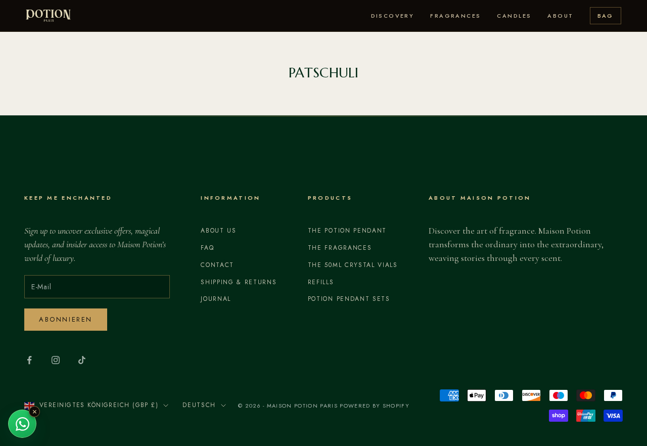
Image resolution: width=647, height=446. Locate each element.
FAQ (207, 247)
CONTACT (217, 265)
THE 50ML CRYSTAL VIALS (353, 265)
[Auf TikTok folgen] (82, 360)
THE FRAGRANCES (340, 247)
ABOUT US (218, 230)
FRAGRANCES (455, 16)
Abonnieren (66, 319)
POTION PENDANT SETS (349, 298)
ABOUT (560, 16)
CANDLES (514, 16)
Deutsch (199, 405)
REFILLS (321, 282)
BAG (605, 16)
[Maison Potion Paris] (48, 16)
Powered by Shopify (374, 406)
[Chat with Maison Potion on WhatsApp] (22, 424)
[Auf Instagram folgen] (56, 360)
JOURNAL (216, 298)
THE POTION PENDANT (347, 230)
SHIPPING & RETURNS (238, 282)
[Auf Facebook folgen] (29, 360)
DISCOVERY (392, 16)
